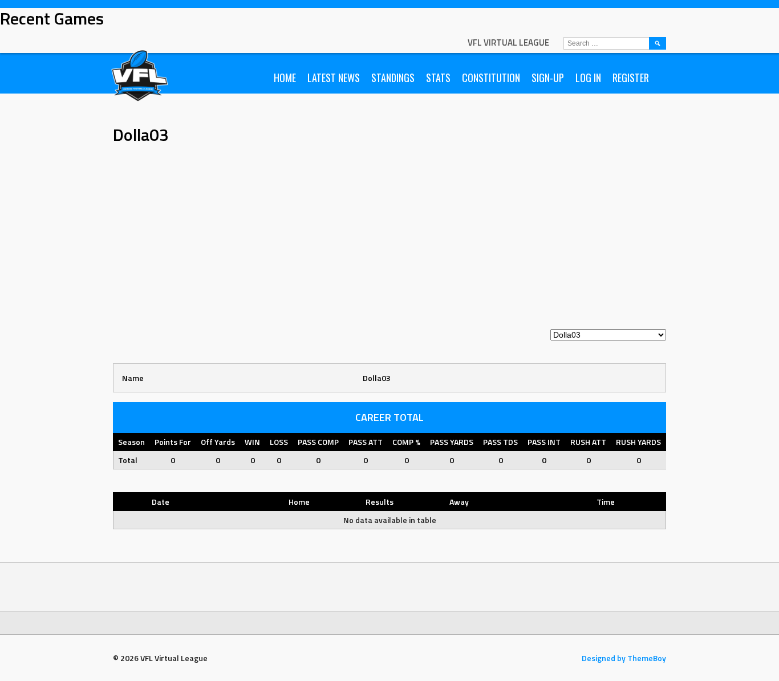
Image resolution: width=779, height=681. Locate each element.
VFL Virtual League (508, 42)
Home (285, 77)
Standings (393, 77)
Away (459, 502)
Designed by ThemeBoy (624, 658)
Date (160, 502)
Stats (438, 77)
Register (630, 77)
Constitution (491, 77)
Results (379, 502)
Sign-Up (547, 77)
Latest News (333, 77)
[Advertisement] (389, 243)
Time (606, 502)
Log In (588, 77)
